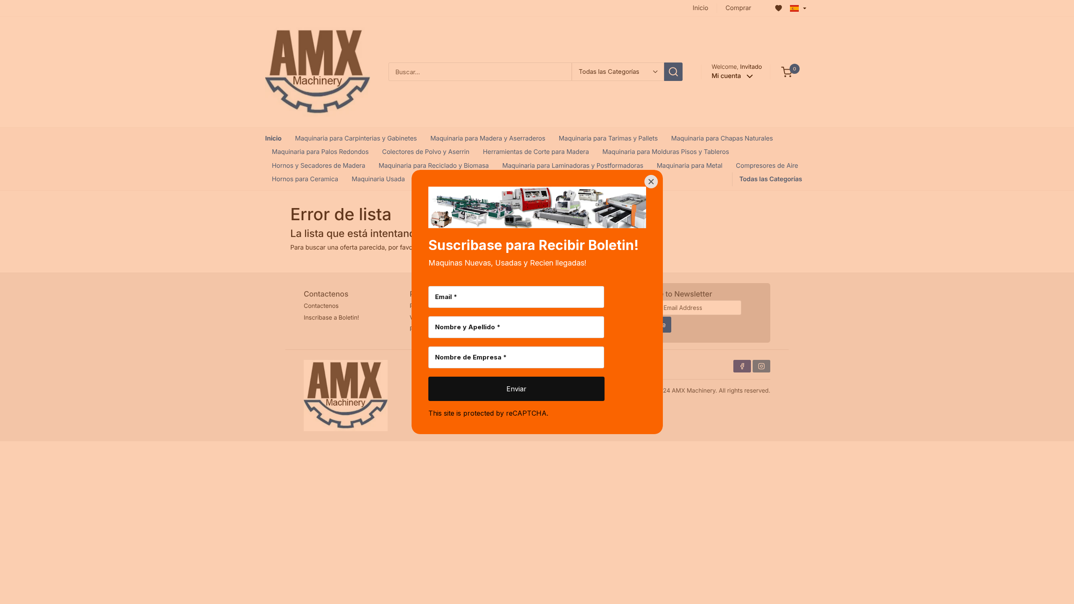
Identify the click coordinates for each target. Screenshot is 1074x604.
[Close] (651, 181)
